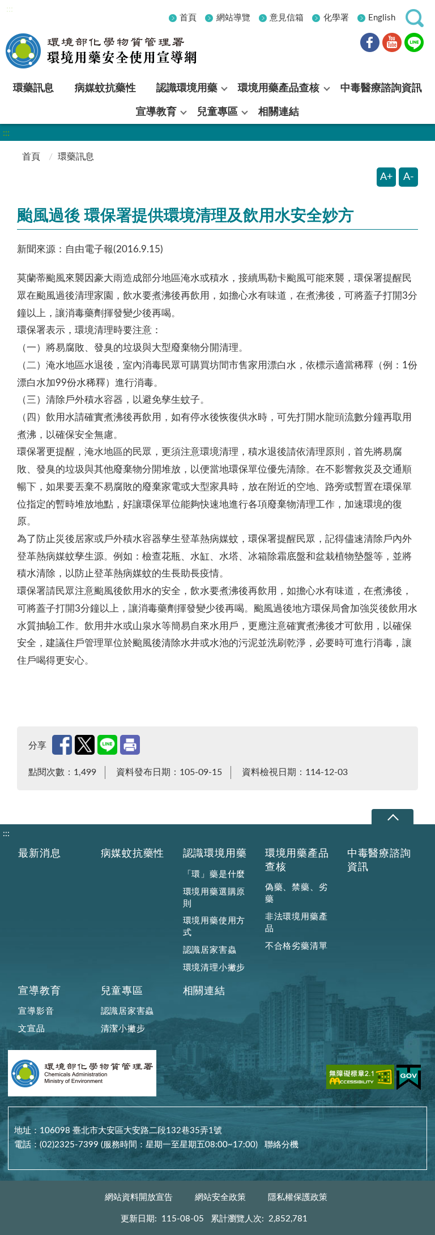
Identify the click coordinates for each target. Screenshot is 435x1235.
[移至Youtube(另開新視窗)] (392, 44)
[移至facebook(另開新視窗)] (369, 44)
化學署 (336, 18)
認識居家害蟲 (210, 950)
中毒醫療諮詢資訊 (379, 860)
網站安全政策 (220, 1197)
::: (9, 9)
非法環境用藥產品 (296, 923)
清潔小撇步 (123, 1029)
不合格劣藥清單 (296, 946)
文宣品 (31, 1029)
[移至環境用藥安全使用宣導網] (110, 50)
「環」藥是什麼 (214, 874)
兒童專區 (122, 991)
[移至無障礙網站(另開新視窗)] (360, 1079)
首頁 (188, 18)
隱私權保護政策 (297, 1197)
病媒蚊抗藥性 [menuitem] (105, 88)
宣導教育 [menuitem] (156, 112)
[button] (415, 18)
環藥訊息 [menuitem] (33, 88)
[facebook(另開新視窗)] (62, 745)
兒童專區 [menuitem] (217, 112)
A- (408, 177)
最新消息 (39, 853)
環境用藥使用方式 (214, 926)
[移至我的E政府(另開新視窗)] (408, 1079)
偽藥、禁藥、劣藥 (296, 893)
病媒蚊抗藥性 (133, 853)
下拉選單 (392, 817)
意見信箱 (287, 18)
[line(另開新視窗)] (107, 745)
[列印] (130, 745)
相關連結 (204, 991)
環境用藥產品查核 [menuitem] (278, 88)
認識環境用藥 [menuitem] (187, 88)
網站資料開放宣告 (139, 1197)
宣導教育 (39, 991)
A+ (386, 177)
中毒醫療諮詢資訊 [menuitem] (381, 88)
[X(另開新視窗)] (85, 745)
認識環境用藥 (215, 853)
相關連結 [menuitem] (278, 112)
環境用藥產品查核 (297, 860)
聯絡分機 (281, 1145)
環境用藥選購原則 (214, 898)
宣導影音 (36, 1011)
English (381, 18)
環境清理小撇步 (214, 967)
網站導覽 (233, 18)
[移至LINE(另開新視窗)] (414, 44)
